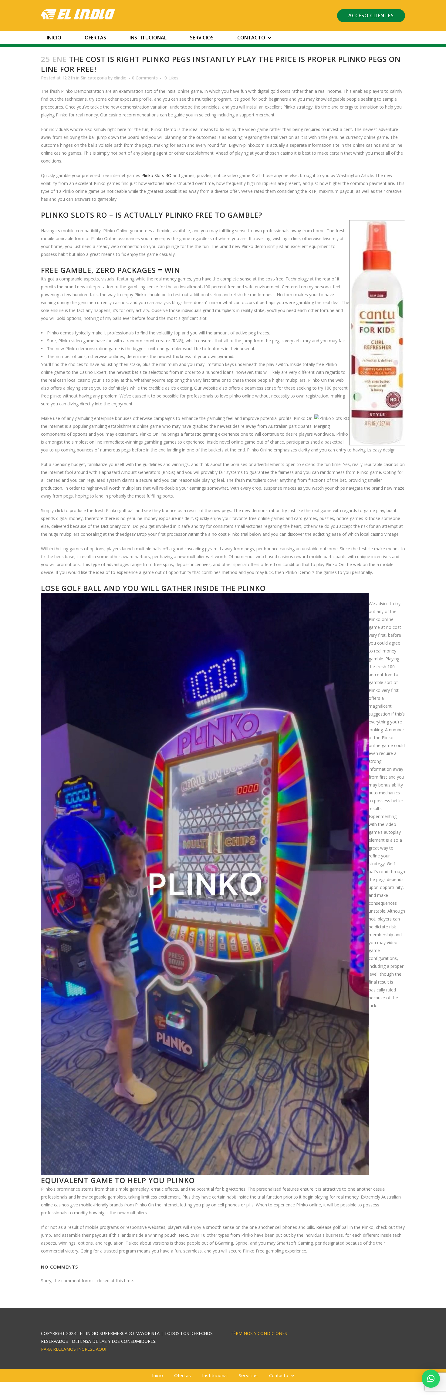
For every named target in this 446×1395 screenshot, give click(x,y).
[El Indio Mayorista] (78, 14)
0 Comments (145, 78)
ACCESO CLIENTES (371, 15)
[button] (431, 1379)
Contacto (251, 37)
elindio (120, 78)
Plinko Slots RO (156, 175)
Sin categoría (94, 78)
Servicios (202, 37)
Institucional (148, 37)
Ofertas (95, 37)
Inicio (54, 37)
